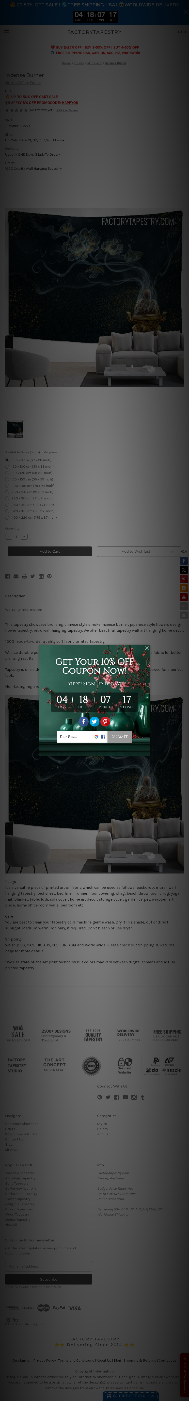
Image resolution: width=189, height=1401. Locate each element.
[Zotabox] (146, 751)
